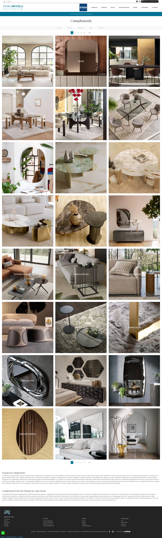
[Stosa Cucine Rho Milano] (83, 7)
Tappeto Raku (134, 327)
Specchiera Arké (134, 434)
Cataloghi (144, 7)
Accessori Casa (79, 14)
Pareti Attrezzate (86, 526)
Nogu (27, 61)
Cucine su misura (48, 524)
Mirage (81, 114)
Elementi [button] (69, 28)
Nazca (28, 114)
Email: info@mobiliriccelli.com (99, 531)
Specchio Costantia (81, 434)
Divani (84, 521)
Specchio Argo (134, 221)
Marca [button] (59, 28)
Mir (27, 168)
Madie (84, 522)
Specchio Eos (134, 381)
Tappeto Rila (81, 327)
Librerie (84, 524)
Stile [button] (91, 28)
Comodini (124, 526)
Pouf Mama (28, 327)
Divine (81, 61)
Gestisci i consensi (17, 537)
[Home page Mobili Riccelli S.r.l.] (13, 7)
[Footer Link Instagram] (113, 531)
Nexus (81, 221)
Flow (27, 221)
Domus (134, 114)
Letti (122, 521)
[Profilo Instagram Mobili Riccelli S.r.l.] (139, 1)
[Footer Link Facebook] (110, 531)
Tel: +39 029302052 (84, 531)
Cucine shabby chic (48, 526)
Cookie (8, 537)
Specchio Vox (27, 381)
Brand (135, 7)
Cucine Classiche (48, 522)
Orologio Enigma (27, 434)
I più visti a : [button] (101, 28)
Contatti (155, 7)
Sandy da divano (134, 274)
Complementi (88, 14)
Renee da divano (81, 274)
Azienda (104, 7)
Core (134, 168)
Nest (134, 61)
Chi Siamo (7, 519)
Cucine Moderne (48, 521)
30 (89, 33)
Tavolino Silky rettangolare (28, 274)
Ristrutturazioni (124, 7)
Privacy (3, 537)
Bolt (81, 168)
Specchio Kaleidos (81, 381)
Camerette (124, 522)
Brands (6, 524)
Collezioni (94, 7)
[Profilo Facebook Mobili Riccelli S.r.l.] (137, 1)
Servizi (113, 7)
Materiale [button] (81, 28)
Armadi (123, 524)
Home (71, 14)
